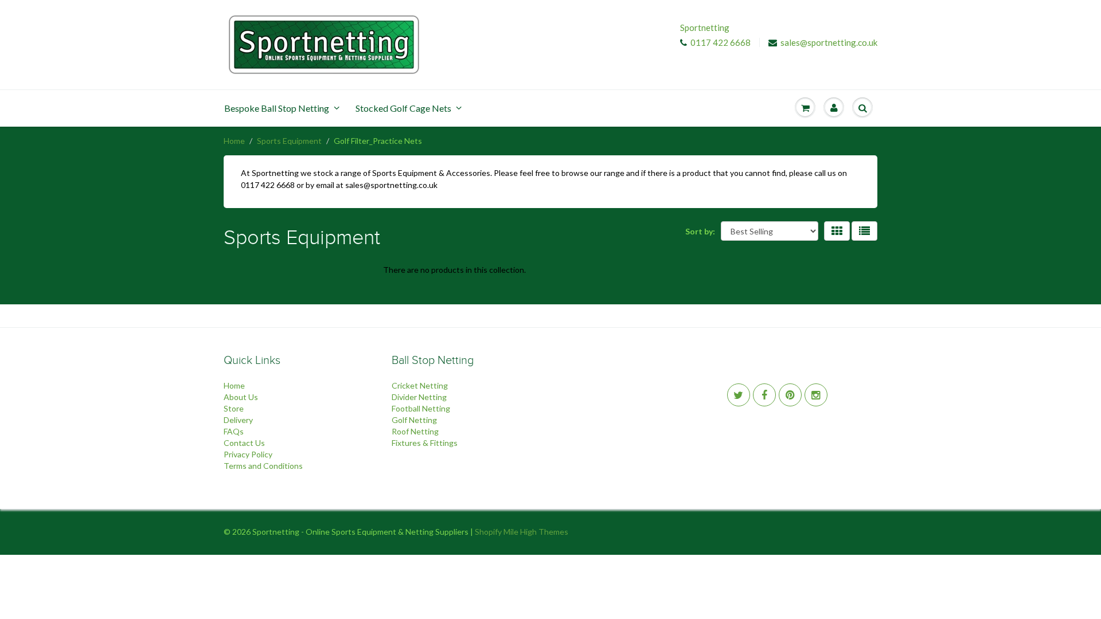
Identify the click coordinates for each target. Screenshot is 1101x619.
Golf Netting (414, 420)
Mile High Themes (535, 531)
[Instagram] (816, 394)
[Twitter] (738, 394)
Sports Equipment (289, 141)
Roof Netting (415, 431)
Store (234, 408)
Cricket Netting (420, 385)
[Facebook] (764, 394)
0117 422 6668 (720, 42)
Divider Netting (419, 397)
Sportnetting (704, 27)
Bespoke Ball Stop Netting (276, 108)
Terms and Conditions (263, 466)
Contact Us (244, 443)
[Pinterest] (790, 394)
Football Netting (421, 408)
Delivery (238, 420)
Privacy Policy (248, 454)
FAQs (234, 431)
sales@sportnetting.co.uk (828, 42)
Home (234, 141)
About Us (241, 397)
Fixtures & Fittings (425, 443)
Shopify (488, 531)
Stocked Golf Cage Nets (403, 108)
